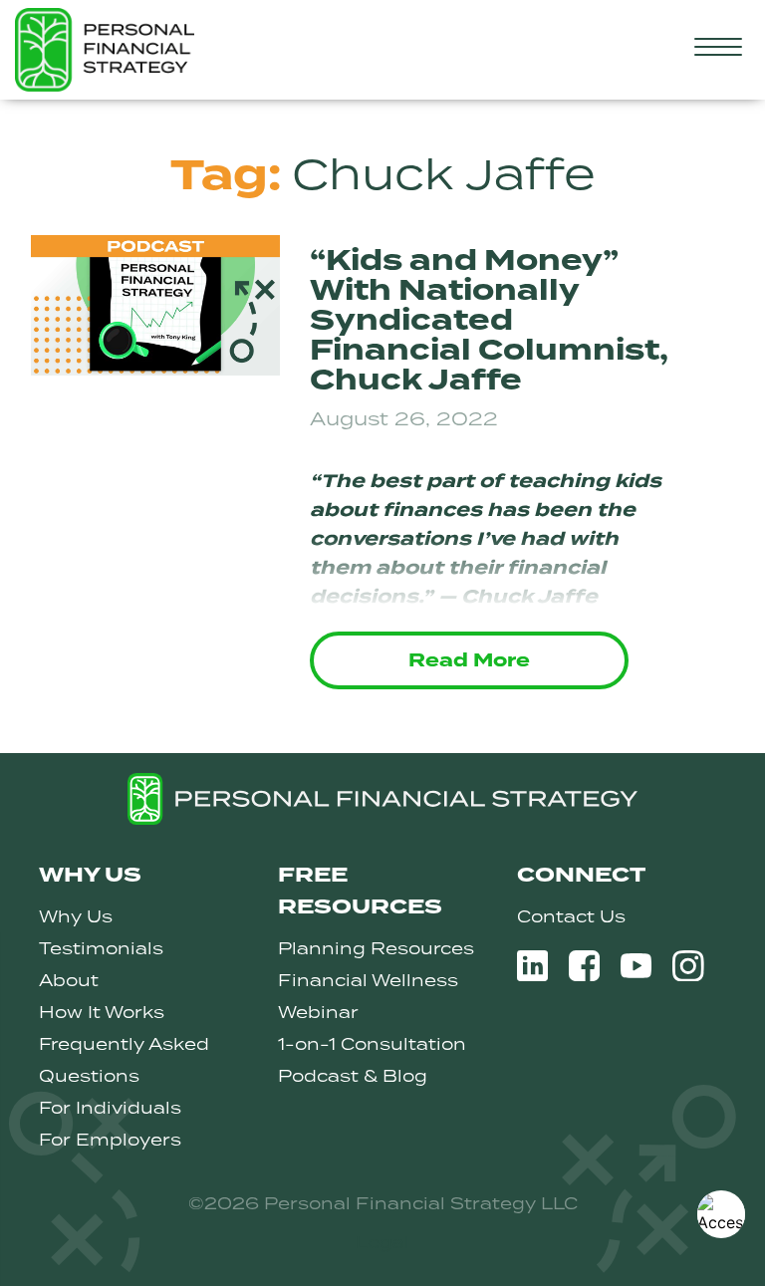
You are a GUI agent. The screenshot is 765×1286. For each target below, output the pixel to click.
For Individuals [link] (110, 1108)
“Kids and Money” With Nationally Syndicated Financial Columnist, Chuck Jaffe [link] (489, 320)
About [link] (69, 980)
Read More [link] (469, 660)
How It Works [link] (101, 1012)
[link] (721, 1214)
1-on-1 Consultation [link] (372, 1044)
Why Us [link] (76, 916)
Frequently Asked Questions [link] (124, 1060)
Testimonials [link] (101, 948)
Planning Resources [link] (376, 948)
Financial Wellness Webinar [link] (368, 996)
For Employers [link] (110, 1140)
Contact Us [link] (571, 916)
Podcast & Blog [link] (352, 1076)
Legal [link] (382, 1242)
